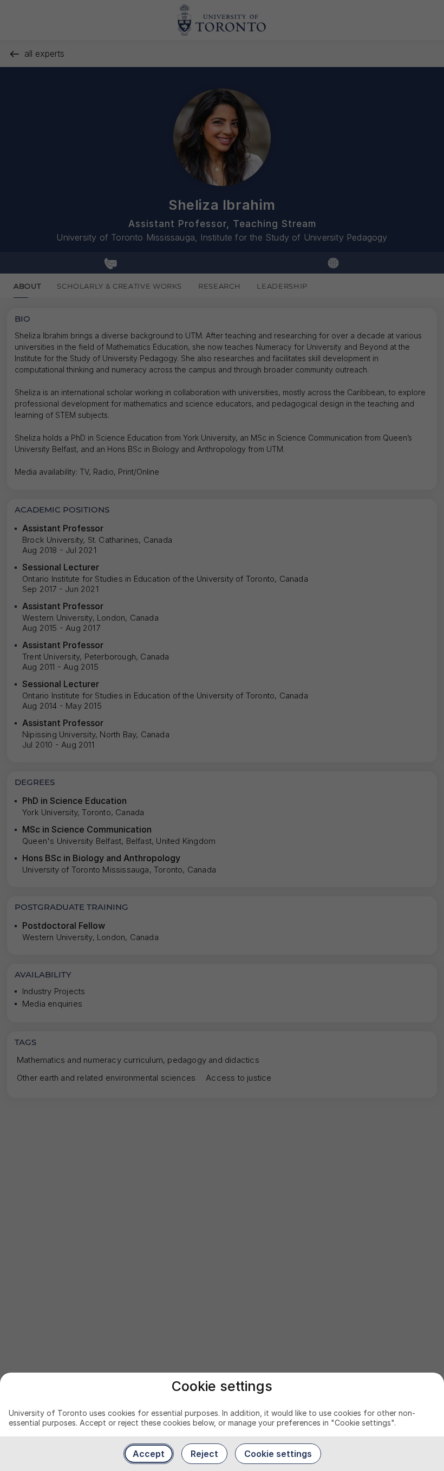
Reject (204, 1453)
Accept (149, 1453)
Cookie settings (278, 1453)
